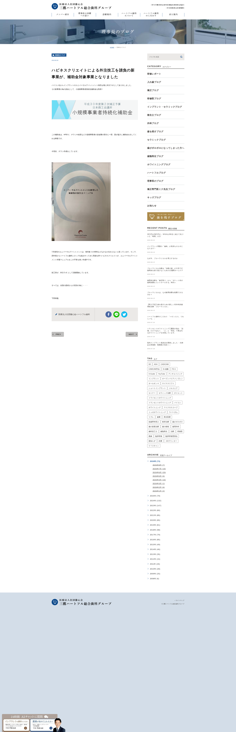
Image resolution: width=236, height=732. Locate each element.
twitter (124, 314)
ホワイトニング (155, 407)
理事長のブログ (60, 55)
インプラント (154, 379)
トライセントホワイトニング (160, 398)
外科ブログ (153, 123)
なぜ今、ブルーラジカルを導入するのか (162, 258)
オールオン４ (154, 383)
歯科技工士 (153, 431)
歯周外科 (175, 427)
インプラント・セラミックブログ (164, 107)
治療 (172, 431)
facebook (108, 314)
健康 (158, 417)
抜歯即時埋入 (154, 422)
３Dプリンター (171, 441)
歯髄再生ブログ (155, 156)
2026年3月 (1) (159, 484)
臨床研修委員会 (171, 436)
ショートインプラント (157, 388)
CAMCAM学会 (154, 369)
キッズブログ (154, 197)
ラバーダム (173, 412)
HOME (112, 47)
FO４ (174, 369)
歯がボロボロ (177, 422)
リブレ (151, 417)
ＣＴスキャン (154, 446)
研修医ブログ (154, 98)
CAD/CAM (165, 364)
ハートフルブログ (156, 172)
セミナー (152, 393)
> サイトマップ (179, 600)
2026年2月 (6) (159, 487)
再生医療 (167, 417)
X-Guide (152, 374)
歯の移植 (165, 427)
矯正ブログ (153, 90)
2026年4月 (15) (159, 480)
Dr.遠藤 (166, 369)
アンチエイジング (175, 374)
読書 (160, 441)
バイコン (177, 403)
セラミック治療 (165, 393)
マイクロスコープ (171, 407)
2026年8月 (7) (159, 465)
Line (116, 314)
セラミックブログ (156, 140)
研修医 (180, 431)
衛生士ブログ (154, 115)
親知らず (152, 441)
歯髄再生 (163, 431)
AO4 (155, 364)
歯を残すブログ (155, 131)
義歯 (150, 436)
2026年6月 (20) (159, 472)
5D (150, 364)
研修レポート (154, 74)
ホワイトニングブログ (158, 164)
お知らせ (152, 205)
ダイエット (178, 393)
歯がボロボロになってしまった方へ (165, 148)
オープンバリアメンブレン (172, 379)
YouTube (161, 374)
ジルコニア (173, 388)
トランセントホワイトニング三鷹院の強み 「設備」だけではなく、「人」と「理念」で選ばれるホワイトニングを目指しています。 (165, 331)
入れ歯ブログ (154, 82)
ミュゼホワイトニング (157, 412)
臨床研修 (158, 436)
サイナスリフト (168, 383)
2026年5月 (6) (159, 476)
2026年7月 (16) (159, 469)
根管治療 (165, 422)
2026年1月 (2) (159, 491)
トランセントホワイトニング (160, 403)
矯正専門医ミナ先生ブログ (161, 189)
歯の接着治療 (154, 427)
